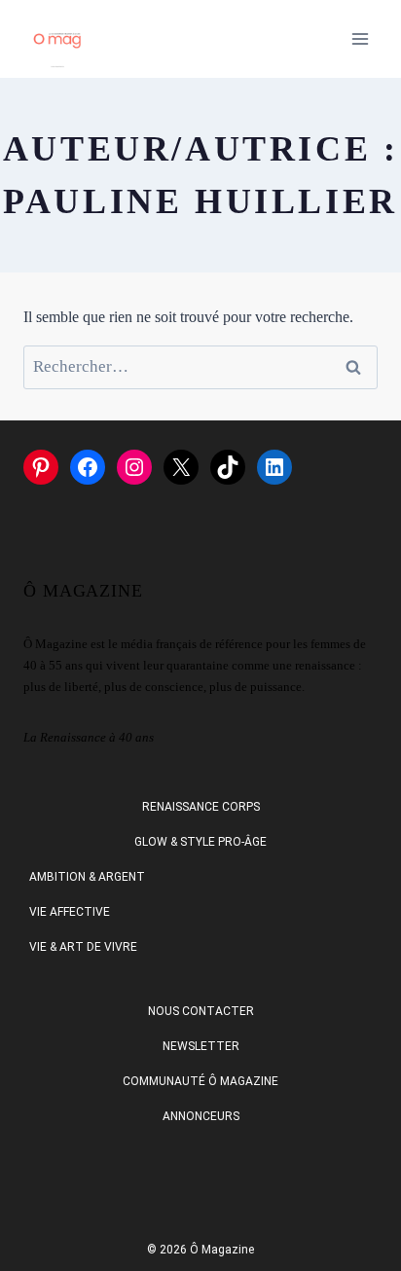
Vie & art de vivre (83, 947)
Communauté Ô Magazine (200, 1081)
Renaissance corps (201, 807)
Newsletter (201, 1046)
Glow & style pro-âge (200, 842)
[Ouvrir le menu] (360, 38)
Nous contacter (201, 1011)
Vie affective (69, 912)
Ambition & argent (87, 877)
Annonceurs (201, 1116)
